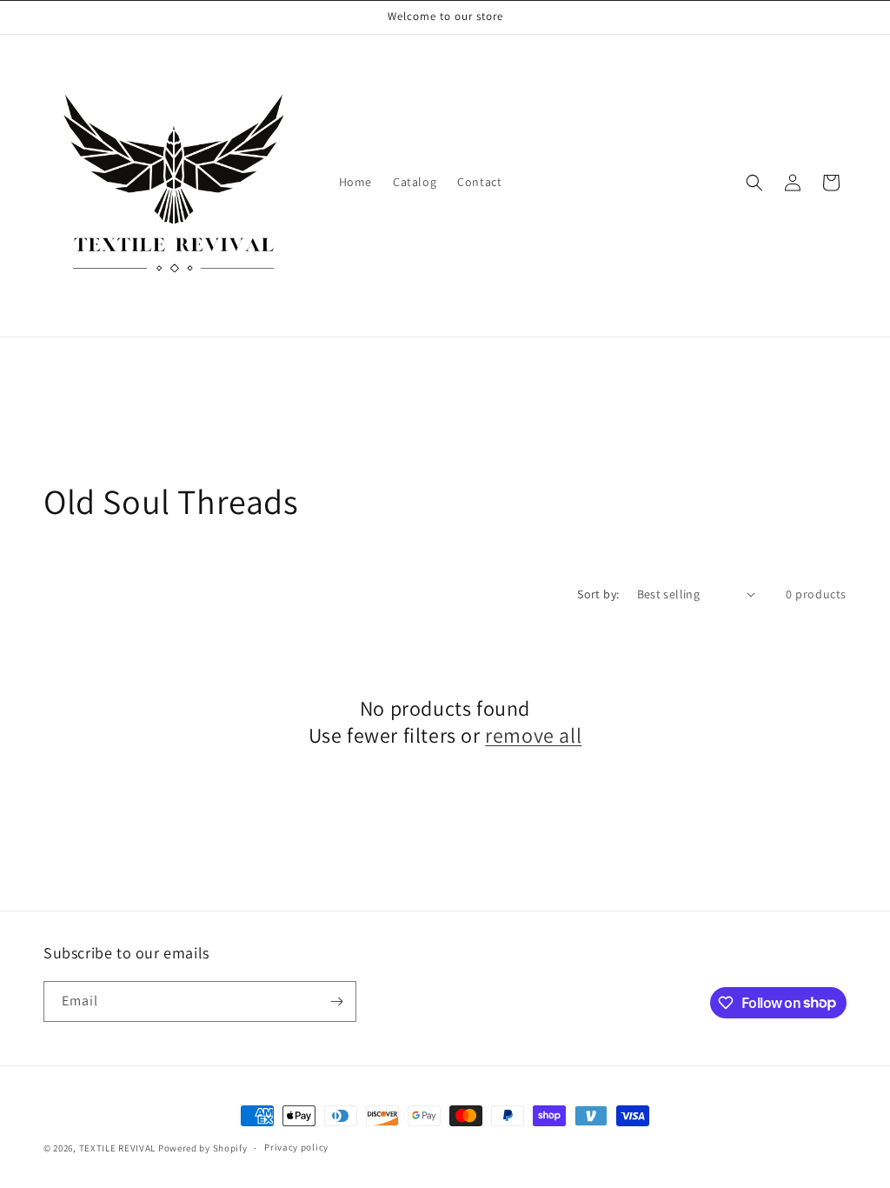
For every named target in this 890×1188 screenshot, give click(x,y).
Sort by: (598, 594)
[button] (754, 183)
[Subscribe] (336, 1001)
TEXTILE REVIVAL (117, 1148)
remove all (533, 735)
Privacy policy (296, 1147)
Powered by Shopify (203, 1148)
